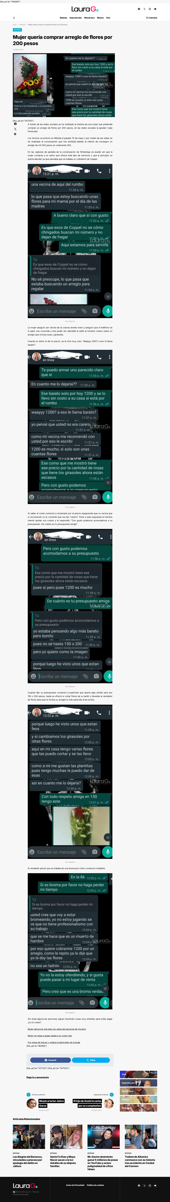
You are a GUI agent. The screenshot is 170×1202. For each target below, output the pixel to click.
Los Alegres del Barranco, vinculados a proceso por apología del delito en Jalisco (27, 1161)
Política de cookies (95, 1185)
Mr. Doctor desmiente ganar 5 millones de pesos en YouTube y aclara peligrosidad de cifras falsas (102, 1163)
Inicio (15, 25)
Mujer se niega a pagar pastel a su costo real (50, 1035)
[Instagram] (150, 8)
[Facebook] (139, 8)
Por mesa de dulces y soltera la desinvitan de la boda (54, 1042)
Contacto (153, 18)
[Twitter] (144, 8)
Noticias (22, 25)
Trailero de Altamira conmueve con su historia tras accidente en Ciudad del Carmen (140, 1161)
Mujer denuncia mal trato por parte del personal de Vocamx (57, 1029)
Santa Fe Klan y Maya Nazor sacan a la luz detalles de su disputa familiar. (63, 1161)
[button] (14, 18)
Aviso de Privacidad (75, 1185)
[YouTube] (155, 8)
